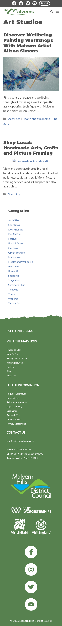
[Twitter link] (31, 587)
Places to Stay (14, 349)
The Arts (13, 289)
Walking (13, 298)
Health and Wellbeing (36, 119)
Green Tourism (16, 252)
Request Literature (16, 393)
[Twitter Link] (28, 3)
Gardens (13, 247)
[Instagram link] (31, 569)
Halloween (14, 257)
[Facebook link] (31, 552)
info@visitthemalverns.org (20, 441)
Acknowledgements (17, 402)
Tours (11, 294)
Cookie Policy (14, 419)
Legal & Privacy (14, 406)
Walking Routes (15, 362)
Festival (12, 238)
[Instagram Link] (21, 3)
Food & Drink (15, 243)
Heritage (13, 266)
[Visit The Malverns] (18, 12)
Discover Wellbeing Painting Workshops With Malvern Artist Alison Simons (28, 43)
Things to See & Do (17, 358)
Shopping (14, 194)
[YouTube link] (31, 604)
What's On (14, 303)
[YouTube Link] (34, 3)
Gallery (10, 367)
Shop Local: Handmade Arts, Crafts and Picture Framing (30, 148)
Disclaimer (12, 410)
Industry (11, 375)
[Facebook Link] (14, 3)
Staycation (14, 280)
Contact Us (13, 398)
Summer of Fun (16, 284)
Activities (14, 119)
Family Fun (14, 234)
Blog (9, 371)
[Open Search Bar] (52, 12)
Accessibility (13, 415)
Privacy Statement (16, 423)
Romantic (13, 271)
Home (10, 330)
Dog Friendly (15, 229)
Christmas (14, 224)
